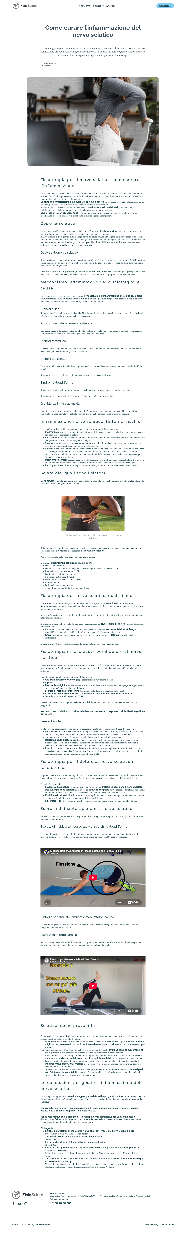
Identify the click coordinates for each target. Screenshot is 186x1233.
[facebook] (13, 1204)
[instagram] (25, 1204)
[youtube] (19, 1204)
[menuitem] (85, 6)
